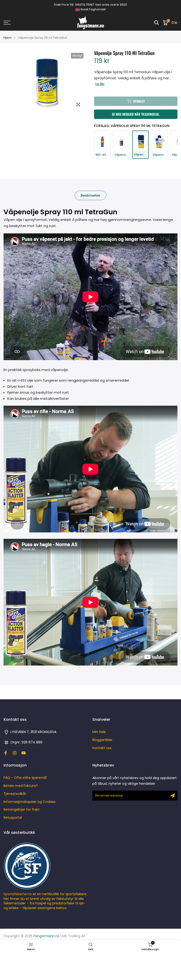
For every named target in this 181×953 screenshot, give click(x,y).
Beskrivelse (90, 195)
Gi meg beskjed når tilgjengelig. (136, 114)
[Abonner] (172, 795)
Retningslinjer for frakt (22, 809)
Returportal (13, 817)
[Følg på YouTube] (23, 753)
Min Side (99, 732)
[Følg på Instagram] (14, 753)
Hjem (8, 37)
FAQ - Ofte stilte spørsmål (25, 778)
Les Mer (100, 84)
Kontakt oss (101, 748)
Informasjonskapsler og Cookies (30, 802)
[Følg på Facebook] (6, 753)
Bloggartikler (102, 740)
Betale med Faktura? (21, 786)
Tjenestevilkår (15, 794)
